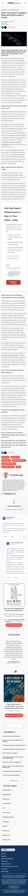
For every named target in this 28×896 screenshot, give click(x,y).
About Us (3, 856)
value (18, 467)
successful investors (8, 464)
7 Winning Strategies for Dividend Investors (13, 745)
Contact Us (4, 861)
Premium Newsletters (7, 858)
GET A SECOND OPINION (14, 625)
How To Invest (6, 812)
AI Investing (5, 821)
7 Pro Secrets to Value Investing (10, 775)
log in (10, 509)
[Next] (15, 671)
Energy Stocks (6, 839)
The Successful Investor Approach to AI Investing (12, 740)
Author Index (4, 871)
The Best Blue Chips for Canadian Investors (13, 749)
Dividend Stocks (6, 794)
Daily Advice (4, 9)
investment (15, 457)
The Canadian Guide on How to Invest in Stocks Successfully (12, 757)
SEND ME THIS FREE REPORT (14, 715)
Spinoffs (4, 826)
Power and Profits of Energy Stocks (11, 762)
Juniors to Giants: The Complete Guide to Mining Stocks (13, 766)
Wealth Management (14, 9)
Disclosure (4, 869)
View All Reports (14, 780)
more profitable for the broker (9, 355)
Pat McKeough (5, 24)
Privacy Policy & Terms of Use (9, 866)
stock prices (6, 460)
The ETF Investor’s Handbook (10, 753)
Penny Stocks (6, 830)
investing (5, 457)
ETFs (3, 808)
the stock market (7, 467)
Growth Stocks (6, 803)
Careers (3, 853)
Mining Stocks (6, 835)
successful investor (19, 460)
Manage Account (6, 864)
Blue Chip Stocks (6, 790)
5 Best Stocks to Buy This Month (11, 736)
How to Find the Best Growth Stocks (11, 771)
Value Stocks (5, 799)
